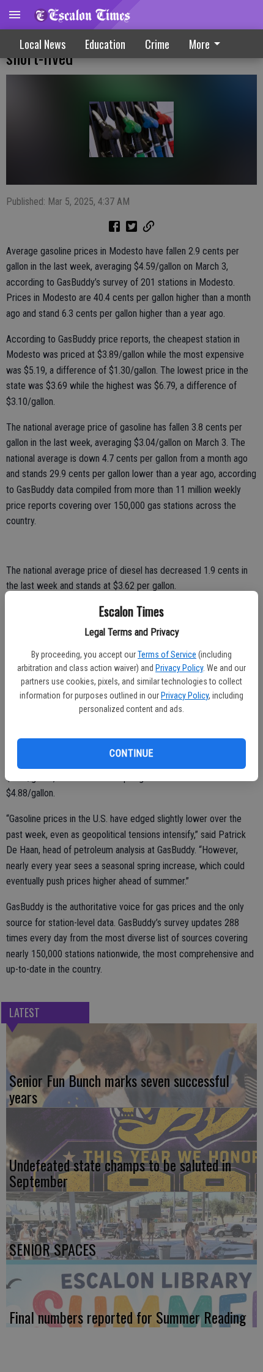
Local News (42, 44)
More (199, 44)
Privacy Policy (179, 668)
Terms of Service (167, 654)
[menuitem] (208, 43)
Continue (131, 753)
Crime (157, 44)
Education (105, 44)
